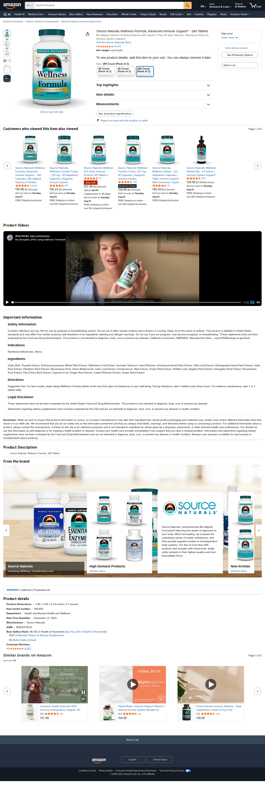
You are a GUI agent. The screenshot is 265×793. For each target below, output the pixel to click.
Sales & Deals (28, 640)
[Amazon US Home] (99, 761)
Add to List (229, 65)
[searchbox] (109, 5)
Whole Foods (128, 14)
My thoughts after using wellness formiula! (40, 239)
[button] (7, 14)
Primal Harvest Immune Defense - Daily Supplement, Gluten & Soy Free (218, 708)
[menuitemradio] (252, 302)
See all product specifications (115, 113)
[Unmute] (258, 302)
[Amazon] (12, 5)
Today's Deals (148, 14)
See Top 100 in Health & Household (85, 631)
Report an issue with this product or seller (124, 120)
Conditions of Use (87, 770)
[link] (30, 175)
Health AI (19, 14)
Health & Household (13, 21)
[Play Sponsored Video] (132, 685)
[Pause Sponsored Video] (83, 692)
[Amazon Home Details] (249, 14)
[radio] (7, 33)
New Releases (95, 14)
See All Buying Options (240, 54)
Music (223, 14)
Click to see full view (51, 111)
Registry (212, 14)
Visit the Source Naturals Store (113, 42)
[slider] (126, 302)
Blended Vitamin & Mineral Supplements (81, 21)
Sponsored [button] (8, 660)
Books (163, 14)
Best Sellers (76, 14)
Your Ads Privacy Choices (171, 770)
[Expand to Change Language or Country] (205, 6)
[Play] (6, 302)
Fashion (199, 14)
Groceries (112, 14)
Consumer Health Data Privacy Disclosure (136, 770)
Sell (189, 14)
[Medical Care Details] (45, 14)
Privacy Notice (106, 770)
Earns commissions (40, 235)
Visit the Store (97, 571)
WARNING (13, 589)
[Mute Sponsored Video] (83, 699)
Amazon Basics (57, 14)
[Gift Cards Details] (183, 14)
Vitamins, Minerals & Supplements (42, 21)
